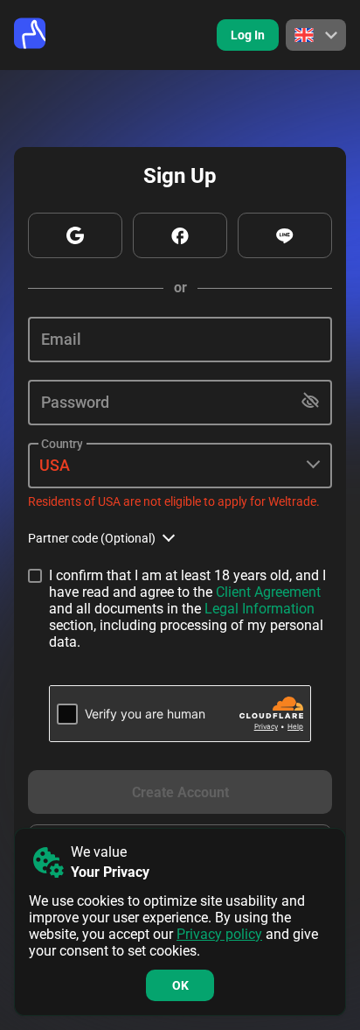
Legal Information (259, 608)
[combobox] (180, 466)
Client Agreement (268, 592)
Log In (248, 35)
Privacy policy (219, 934)
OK (180, 985)
